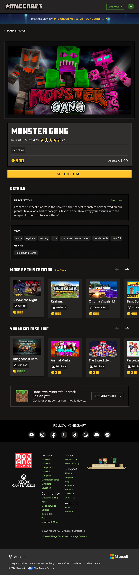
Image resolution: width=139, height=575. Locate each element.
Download (69, 493)
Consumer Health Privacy (42, 563)
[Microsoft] (119, 556)
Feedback (69, 485)
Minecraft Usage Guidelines (55, 536)
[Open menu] (131, 6)
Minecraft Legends (50, 479)
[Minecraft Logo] (24, 7)
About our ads (93, 563)
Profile (68, 507)
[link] (31, 434)
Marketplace (16, 30)
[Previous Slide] (117, 270)
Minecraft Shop (72, 463)
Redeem (69, 511)
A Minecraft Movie (50, 522)
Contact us (70, 497)
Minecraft (46, 459)
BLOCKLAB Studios (27, 140)
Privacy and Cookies (17, 563)
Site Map (69, 489)
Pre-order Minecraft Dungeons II (79, 18)
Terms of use (63, 563)
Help (67, 481)
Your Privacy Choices (44, 568)
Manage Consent (79, 536)
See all (59, 269)
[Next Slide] (127, 270)
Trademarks (78, 563)
